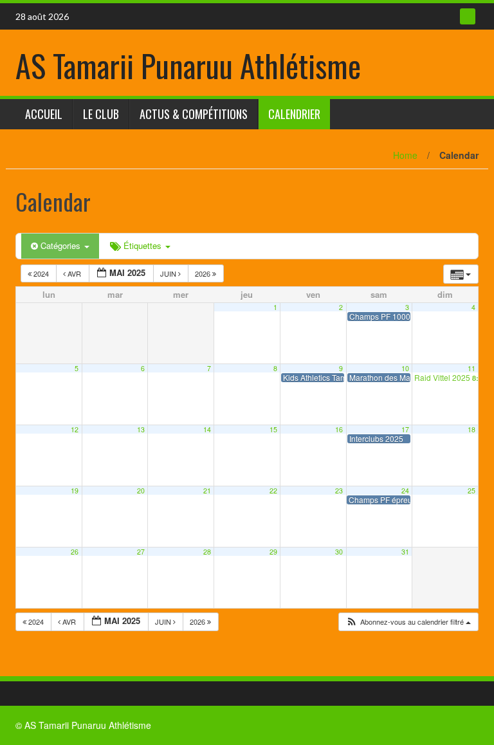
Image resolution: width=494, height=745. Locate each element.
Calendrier (294, 114)
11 (471, 368)
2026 (203, 273)
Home (405, 155)
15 (273, 429)
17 (405, 429)
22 (273, 490)
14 (207, 429)
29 (273, 551)
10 (405, 368)
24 (405, 490)
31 (405, 551)
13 (141, 429)
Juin (169, 273)
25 (471, 490)
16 (339, 429)
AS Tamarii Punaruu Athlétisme (188, 65)
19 (74, 490)
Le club (101, 114)
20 (141, 490)
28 (207, 551)
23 (339, 490)
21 (207, 490)
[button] (408, 621)
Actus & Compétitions (194, 114)
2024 (41, 273)
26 (74, 551)
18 (471, 429)
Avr (74, 273)
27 (141, 551)
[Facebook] (467, 16)
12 (74, 429)
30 (339, 551)
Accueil (43, 114)
